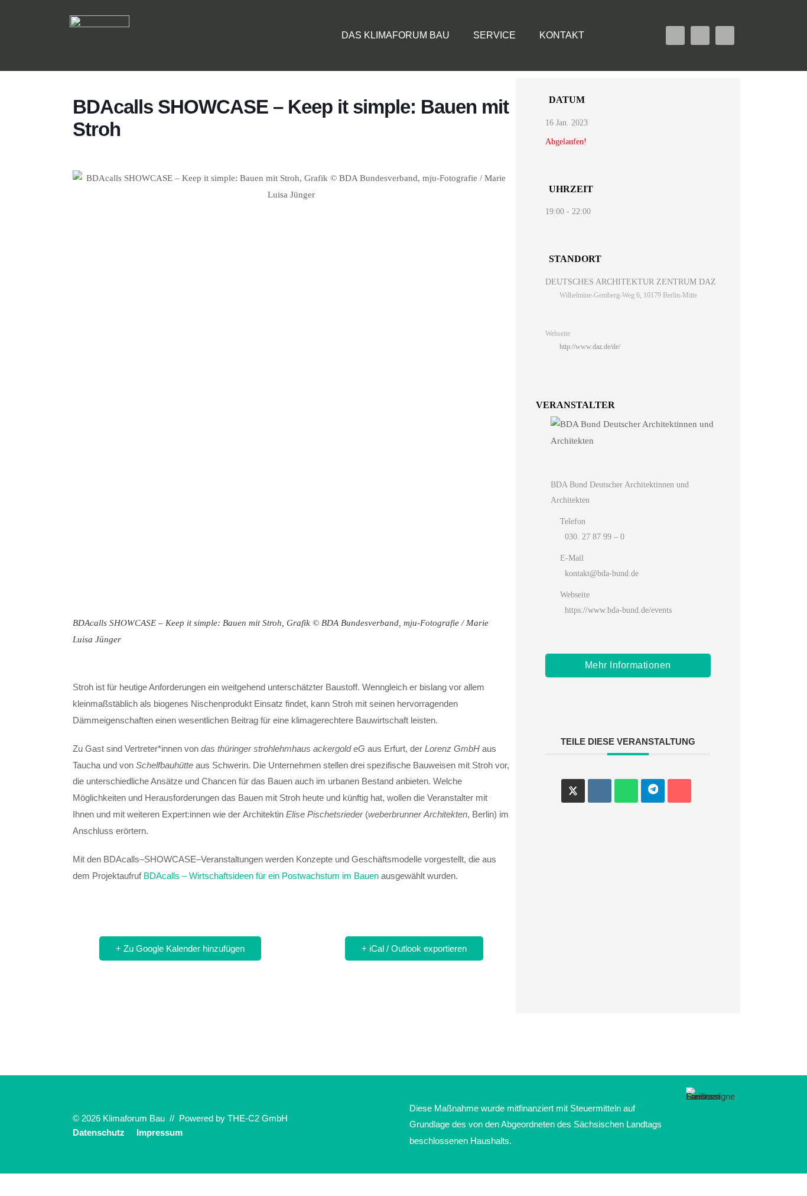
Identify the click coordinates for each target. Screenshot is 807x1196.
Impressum (159, 1132)
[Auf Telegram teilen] (653, 791)
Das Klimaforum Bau (395, 35)
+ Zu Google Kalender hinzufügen (180, 948)
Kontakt (561, 35)
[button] (620, 35)
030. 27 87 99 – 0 (594, 536)
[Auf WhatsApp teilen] (626, 791)
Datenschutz (99, 1132)
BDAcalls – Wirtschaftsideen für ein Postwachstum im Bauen (261, 876)
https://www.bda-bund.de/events (618, 610)
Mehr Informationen (628, 665)
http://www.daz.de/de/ (589, 346)
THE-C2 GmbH (257, 1118)
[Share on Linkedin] (599, 791)
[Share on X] (573, 791)
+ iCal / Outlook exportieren (414, 948)
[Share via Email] (679, 791)
